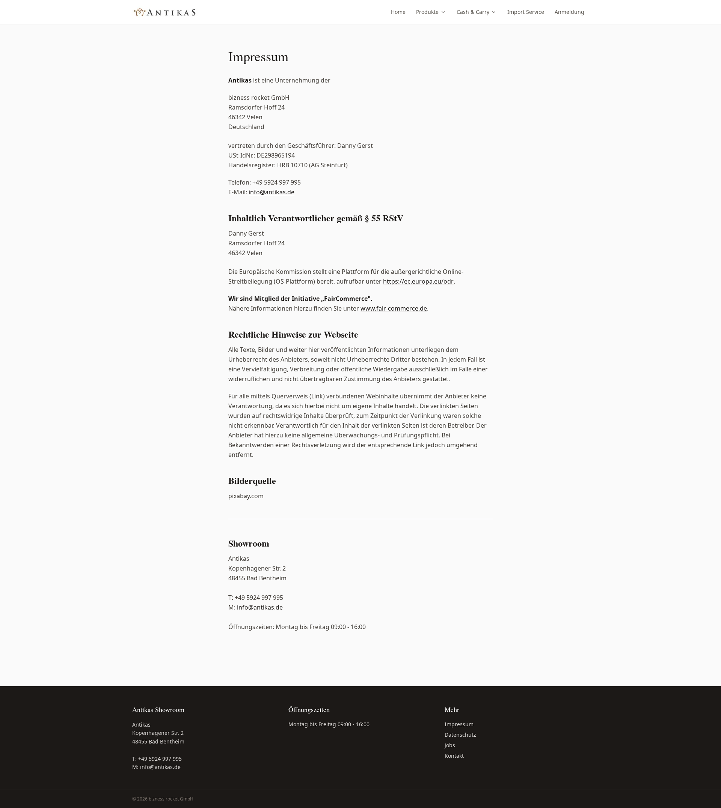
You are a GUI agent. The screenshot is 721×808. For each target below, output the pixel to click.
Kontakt (454, 755)
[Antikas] (165, 12)
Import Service (525, 11)
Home (398, 11)
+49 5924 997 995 (160, 758)
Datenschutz (460, 734)
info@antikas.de (271, 192)
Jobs (450, 745)
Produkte (427, 11)
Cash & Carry (473, 11)
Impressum (459, 724)
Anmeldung (569, 11)
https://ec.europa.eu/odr (418, 281)
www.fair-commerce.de (393, 308)
